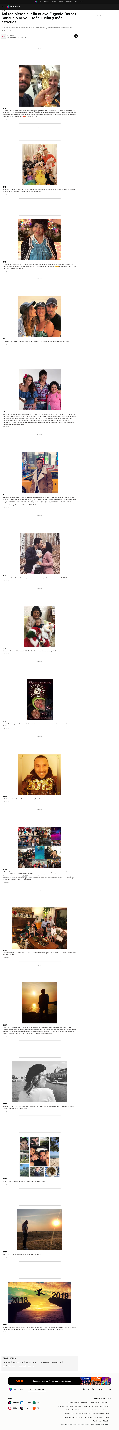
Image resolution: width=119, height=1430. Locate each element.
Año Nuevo (5, 11)
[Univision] (13, 6)
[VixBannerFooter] (59, 1381)
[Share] (76, 36)
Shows (54, 1)
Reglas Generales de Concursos (72, 1417)
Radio (76, 1)
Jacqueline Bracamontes (26, 1366)
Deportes (69, 1)
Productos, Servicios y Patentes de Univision (96, 1413)
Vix (40, 1)
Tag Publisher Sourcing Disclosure (99, 1410)
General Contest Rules (89, 1417)
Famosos (61, 1)
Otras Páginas (35, 1389)
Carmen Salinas (31, 1362)
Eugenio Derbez (18, 1362)
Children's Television (103, 1417)
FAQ (72, 1410)
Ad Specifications (104, 1406)
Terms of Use (105, 1402)
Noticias (46, 1)
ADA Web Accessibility (81, 1406)
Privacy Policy (84, 1402)
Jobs (96, 1406)
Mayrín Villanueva (9, 1366)
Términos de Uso (95, 1402)
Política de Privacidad (73, 1402)
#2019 (24, 876)
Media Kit (66, 1410)
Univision (11, 35)
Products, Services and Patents (74, 1413)
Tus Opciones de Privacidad (101, 1421)
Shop (82, 1)
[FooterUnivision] (16, 1389)
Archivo (91, 1406)
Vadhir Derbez (44, 1362)
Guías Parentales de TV (81, 1410)
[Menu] (2, 6)
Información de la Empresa (65, 1406)
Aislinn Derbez (56, 1362)
